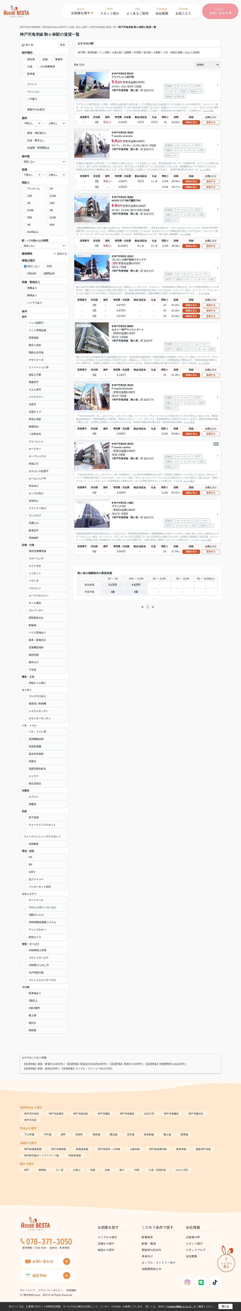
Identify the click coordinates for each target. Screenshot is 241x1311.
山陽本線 (135, 1149)
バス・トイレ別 (37, 731)
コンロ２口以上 (37, 696)
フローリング (36, 558)
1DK (29, 195)
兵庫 (107, 1170)
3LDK (53, 217)
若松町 (130, 256)
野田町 (130, 73)
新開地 (42, 1170)
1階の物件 (34, 1008)
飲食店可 (34, 530)
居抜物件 (34, 537)
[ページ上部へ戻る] (226, 1259)
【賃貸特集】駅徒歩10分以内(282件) (86, 1063)
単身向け (147, 1256)
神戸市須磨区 (127, 1113)
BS (30, 864)
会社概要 (191, 1256)
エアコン (34, 796)
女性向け (34, 500)
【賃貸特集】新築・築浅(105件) (40, 1068)
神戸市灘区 (104, 1113)
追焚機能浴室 (36, 739)
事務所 (59, 59)
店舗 (45, 59)
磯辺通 (113, 1134)
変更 (62, 44)
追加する (210, 122)
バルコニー (35, 588)
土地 (29, 66)
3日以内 (31, 273)
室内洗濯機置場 (37, 551)
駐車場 (31, 73)
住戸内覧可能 (36, 972)
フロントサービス (39, 957)
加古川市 (149, 1113)
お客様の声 (193, 1237)
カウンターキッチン (40, 718)
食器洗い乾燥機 (37, 703)
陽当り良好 (35, 345)
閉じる (225, 1306)
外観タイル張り (37, 682)
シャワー (34, 776)
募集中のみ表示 (36, 109)
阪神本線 (181, 1149)
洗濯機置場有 (36, 647)
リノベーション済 (39, 367)
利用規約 (71, 1290)
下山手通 (29, 1134)
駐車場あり (35, 993)
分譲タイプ (35, 411)
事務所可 (34, 382)
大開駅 (157, 52)
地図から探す (106, 1250)
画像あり (32, 287)
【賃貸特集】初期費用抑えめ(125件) (164, 1063)
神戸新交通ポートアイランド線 (41, 1155)
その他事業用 (47, 66)
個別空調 (34, 654)
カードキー (35, 448)
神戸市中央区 (31, 1113)
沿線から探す (106, 1243)
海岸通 (96, 1134)
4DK (52, 224)
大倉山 (76, 1170)
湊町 (63, 1134)
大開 (136, 1170)
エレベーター (36, 610)
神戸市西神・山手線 (109, 1149)
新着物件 (147, 1237)
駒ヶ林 (134, 90)
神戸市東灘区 (171, 1113)
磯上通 (167, 1134)
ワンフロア (35, 515)
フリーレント (36, 441)
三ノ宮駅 (105, 52)
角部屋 (32, 1030)
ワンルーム (33, 188)
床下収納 (34, 817)
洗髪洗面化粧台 (37, 768)
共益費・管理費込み (38, 147)
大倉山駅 (117, 52)
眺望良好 (34, 426)
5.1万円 (113, 584)
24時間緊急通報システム (42, 922)
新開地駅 (92, 52)
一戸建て (32, 99)
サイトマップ (27, 1290)
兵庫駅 (137, 52)
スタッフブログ (196, 1250)
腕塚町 (130, 326)
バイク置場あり (37, 632)
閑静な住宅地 (36, 352)
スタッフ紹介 (194, 1243)
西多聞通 (149, 1134)
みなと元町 (182, 1170)
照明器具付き (36, 617)
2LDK (30, 210)
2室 (136, 591)
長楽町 (130, 197)
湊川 (121, 1170)
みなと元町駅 (192, 52)
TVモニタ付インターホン (43, 907)
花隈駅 (127, 52)
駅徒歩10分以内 (151, 1250)
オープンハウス (37, 456)
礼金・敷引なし (36, 140)
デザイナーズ (36, 359)
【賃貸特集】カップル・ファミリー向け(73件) (86, 1068)
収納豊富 (34, 843)
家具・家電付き (37, 640)
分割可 (32, 404)
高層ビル (34, 523)
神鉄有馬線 (74, 1155)
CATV (32, 871)
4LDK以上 (32, 232)
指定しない (33, 266)
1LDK (53, 195)
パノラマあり (34, 302)
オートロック (36, 900)
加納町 (79, 1134)
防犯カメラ (35, 937)
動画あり (32, 295)
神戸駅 (81, 52)
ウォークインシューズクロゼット (42, 836)
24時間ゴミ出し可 (39, 965)
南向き (32, 1022)
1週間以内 (49, 273)
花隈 (92, 1170)
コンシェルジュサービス (42, 979)
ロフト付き (35, 565)
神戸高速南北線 (158, 1149)
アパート (32, 84)
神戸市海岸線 (120, 90)
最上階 (32, 1015)
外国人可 (34, 463)
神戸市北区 (30, 1120)
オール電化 (35, 602)
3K (51, 210)
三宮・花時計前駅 (173, 52)
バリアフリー (36, 397)
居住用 (31, 59)
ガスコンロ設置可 (39, 471)
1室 (113, 591)
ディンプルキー (37, 929)
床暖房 (32, 804)
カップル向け (36, 493)
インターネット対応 (40, 886)
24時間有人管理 (37, 950)
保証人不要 (35, 374)
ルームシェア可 (37, 478)
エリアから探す (107, 1237)
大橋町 (130, 503)
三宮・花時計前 (157, 1170)
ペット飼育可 (36, 322)
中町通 (47, 1134)
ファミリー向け (37, 508)
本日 (49, 266)
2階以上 (33, 1000)
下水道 (32, 669)
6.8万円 (136, 584)
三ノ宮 (59, 1170)
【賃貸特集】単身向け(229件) (125, 1063)
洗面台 (32, 761)
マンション (33, 91)
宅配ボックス (36, 914)
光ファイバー (36, 879)
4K (28, 224)
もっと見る (208, 110)
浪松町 (130, 132)
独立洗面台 (35, 783)
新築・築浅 (149, 1243)
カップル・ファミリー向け (159, 1262)
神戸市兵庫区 (56, 1113)
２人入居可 (35, 389)
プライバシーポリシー (50, 1290)
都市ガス (34, 662)
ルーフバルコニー (39, 595)
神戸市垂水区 (195, 1113)
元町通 (130, 1134)
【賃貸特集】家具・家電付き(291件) (43, 1063)
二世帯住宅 (35, 434)
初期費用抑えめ (151, 1269)
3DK (29, 217)
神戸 (26, 1170)
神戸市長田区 (120, 73)
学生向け (34, 485)
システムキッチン (39, 711)
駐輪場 (32, 625)
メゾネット (35, 573)
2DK (52, 203)
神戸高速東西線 (32, 1149)
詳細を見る (191, 122)
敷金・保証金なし (37, 132)
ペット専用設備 (37, 330)
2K (28, 203)
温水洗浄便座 (36, 753)
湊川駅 (147, 52)
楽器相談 (34, 337)
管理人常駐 (35, 419)
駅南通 (184, 1134)
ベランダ (34, 580)
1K (51, 188)
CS (30, 857)
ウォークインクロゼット (42, 824)
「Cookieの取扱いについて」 (179, 1306)
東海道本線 (82, 1149)
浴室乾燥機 (35, 746)
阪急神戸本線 (203, 1149)
